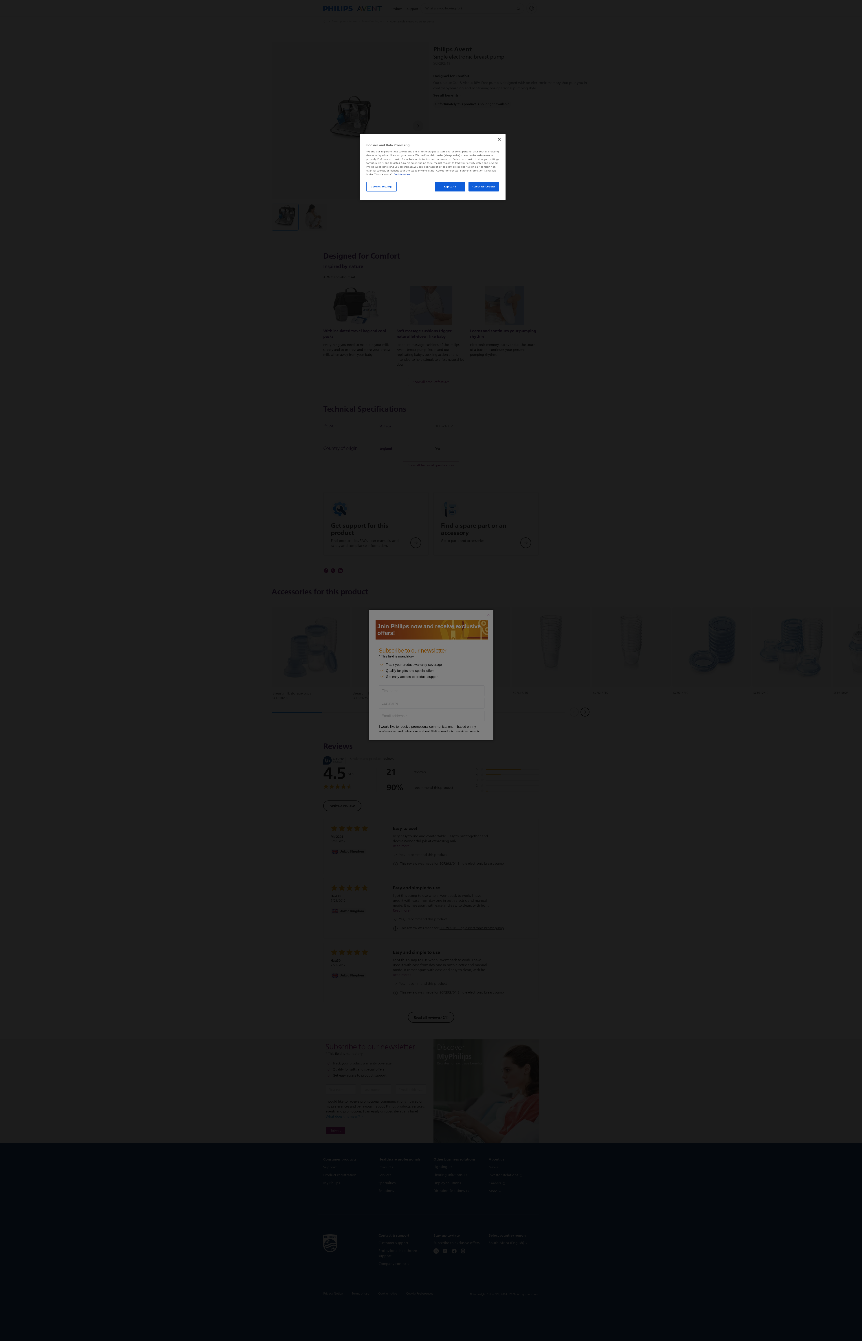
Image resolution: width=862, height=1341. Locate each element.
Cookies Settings (381, 186)
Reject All (450, 186)
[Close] (499, 139)
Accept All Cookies (483, 186)
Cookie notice (402, 174)
